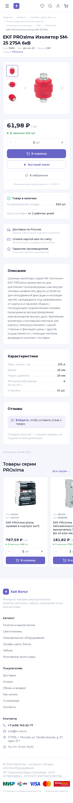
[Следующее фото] (62, 88)
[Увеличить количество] (62, 142)
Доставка (9, 675)
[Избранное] (42, 6)
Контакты (9, 707)
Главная (7, 17)
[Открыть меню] (7, 6)
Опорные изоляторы (19, 25)
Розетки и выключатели (19, 625)
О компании (11, 700)
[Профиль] (58, 6)
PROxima (50, 25)
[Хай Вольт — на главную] (16, 6)
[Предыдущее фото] (25, 88)
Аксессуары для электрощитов (25, 21)
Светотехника (12, 631)
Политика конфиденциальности (22, 791)
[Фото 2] (12, 84)
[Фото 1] (12, 71)
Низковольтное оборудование (23, 637)
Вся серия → (61, 471)
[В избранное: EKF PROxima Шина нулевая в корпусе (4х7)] (43, 482)
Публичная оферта (56, 791)
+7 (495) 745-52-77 (20, 725)
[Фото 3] (12, 98)
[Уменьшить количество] (11, 142)
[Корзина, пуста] (66, 5)
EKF (38, 25)
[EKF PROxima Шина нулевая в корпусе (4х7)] (25, 493)
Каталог (21, 17)
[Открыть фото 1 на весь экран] (43, 88)
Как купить (10, 694)
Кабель (8, 650)
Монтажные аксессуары (19, 656)
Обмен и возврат (14, 688)
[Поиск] (50, 6)
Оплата (8, 681)
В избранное (39, 175)
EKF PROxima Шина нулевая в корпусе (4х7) (22, 524)
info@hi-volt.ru (17, 731)
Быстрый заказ (39, 164)
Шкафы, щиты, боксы (43, 17)
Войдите (22, 420)
